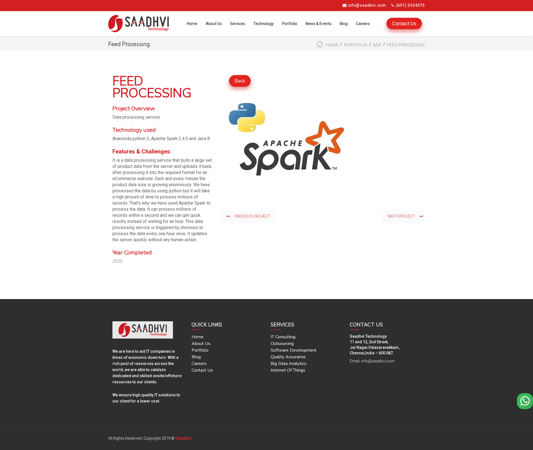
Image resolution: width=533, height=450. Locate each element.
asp (377, 45)
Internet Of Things (288, 370)
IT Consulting (283, 337)
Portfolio (355, 45)
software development (293, 350)
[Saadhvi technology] (138, 23)
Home (332, 45)
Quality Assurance (288, 357)
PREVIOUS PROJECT (252, 216)
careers (199, 364)
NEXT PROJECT (401, 216)
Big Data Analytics (288, 364)
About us (201, 343)
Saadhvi (183, 438)
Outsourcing (282, 343)
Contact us (202, 370)
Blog (196, 357)
